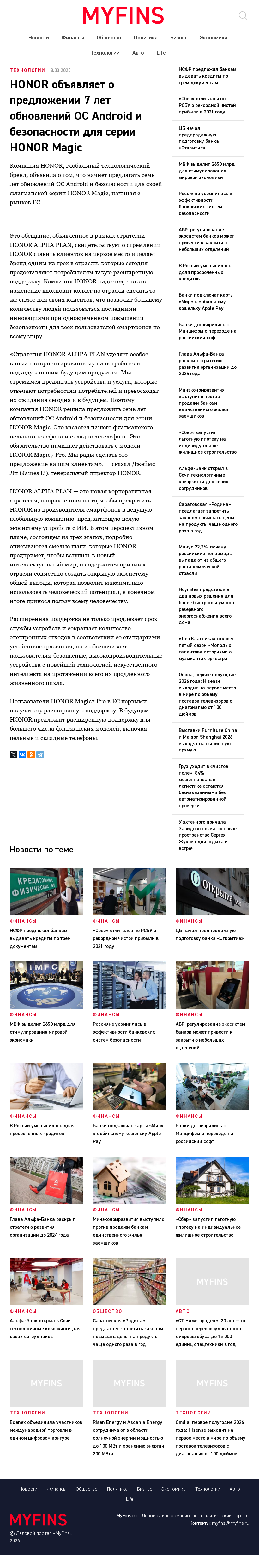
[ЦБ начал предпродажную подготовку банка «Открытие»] (212, 913)
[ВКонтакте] (22, 754)
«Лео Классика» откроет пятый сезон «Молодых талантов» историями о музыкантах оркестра (206, 648)
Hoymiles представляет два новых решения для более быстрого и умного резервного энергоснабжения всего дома (206, 606)
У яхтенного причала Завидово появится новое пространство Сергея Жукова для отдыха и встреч (208, 835)
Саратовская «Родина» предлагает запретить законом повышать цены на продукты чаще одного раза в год (208, 517)
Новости (38, 38)
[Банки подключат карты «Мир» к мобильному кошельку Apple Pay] (129, 1108)
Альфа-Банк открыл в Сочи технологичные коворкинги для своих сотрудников (203, 478)
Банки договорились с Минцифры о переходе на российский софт (208, 331)
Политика (146, 38)
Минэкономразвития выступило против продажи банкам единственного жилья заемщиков (203, 403)
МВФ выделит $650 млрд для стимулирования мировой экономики (207, 171)
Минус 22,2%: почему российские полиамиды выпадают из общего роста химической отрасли (206, 560)
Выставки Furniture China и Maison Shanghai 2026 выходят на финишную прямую (208, 740)
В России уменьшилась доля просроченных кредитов (205, 273)
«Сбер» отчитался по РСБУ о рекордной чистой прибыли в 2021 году (207, 105)
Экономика (213, 38)
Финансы (73, 38)
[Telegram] (40, 754)
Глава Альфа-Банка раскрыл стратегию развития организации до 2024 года (208, 364)
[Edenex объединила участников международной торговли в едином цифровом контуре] (46, 1405)
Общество (109, 38)
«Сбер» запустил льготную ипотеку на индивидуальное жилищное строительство (208, 442)
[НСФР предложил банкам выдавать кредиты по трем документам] (46, 913)
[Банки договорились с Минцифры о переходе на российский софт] (212, 1108)
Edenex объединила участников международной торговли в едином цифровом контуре (46, 1430)
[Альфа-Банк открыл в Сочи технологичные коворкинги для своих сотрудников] (46, 1304)
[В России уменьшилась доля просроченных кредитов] (46, 1108)
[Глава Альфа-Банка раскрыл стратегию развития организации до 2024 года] (46, 1202)
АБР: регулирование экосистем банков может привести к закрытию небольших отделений (206, 240)
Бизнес (178, 38)
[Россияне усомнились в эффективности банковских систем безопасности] (129, 1007)
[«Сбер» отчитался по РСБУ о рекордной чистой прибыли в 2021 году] (129, 913)
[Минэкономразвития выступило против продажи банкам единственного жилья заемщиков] (129, 1202)
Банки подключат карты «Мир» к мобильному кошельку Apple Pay (206, 302)
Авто (138, 53)
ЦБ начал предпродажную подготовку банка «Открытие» (199, 138)
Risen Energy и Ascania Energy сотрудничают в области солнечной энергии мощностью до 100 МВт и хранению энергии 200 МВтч (128, 1438)
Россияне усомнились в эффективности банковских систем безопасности (205, 203)
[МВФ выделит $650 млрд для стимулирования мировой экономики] (46, 1007)
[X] (13, 754)
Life (161, 53)
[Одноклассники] (31, 754)
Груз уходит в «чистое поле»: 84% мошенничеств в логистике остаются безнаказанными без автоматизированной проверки (203, 786)
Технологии (105, 53)
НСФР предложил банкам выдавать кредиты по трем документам (207, 76)
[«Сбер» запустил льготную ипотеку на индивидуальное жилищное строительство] (212, 1202)
